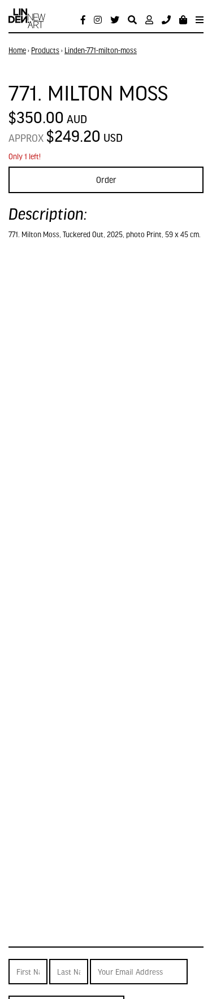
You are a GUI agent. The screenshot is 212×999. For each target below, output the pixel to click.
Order (106, 179)
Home (17, 50)
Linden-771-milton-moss (100, 50)
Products (45, 50)
